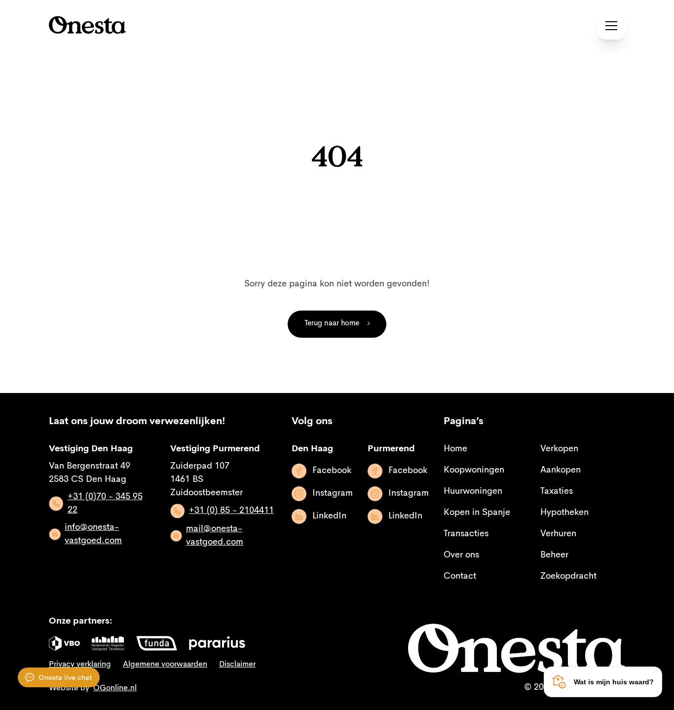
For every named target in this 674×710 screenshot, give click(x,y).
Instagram (332, 493)
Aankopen (560, 470)
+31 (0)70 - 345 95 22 (105, 503)
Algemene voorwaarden (165, 665)
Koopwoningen (474, 470)
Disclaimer (237, 665)
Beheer (554, 555)
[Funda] (156, 643)
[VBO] (64, 643)
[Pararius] (217, 643)
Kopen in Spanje (477, 512)
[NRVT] (108, 643)
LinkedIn (329, 516)
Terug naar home (331, 323)
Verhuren (558, 533)
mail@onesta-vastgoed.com (214, 535)
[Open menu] (611, 26)
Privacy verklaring (80, 665)
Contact (460, 576)
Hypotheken (564, 512)
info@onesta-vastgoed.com (93, 534)
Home (455, 448)
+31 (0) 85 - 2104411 (231, 510)
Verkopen (559, 448)
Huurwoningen (473, 491)
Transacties (466, 533)
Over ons (461, 555)
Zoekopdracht (568, 576)
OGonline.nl (115, 688)
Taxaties (556, 491)
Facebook (331, 470)
